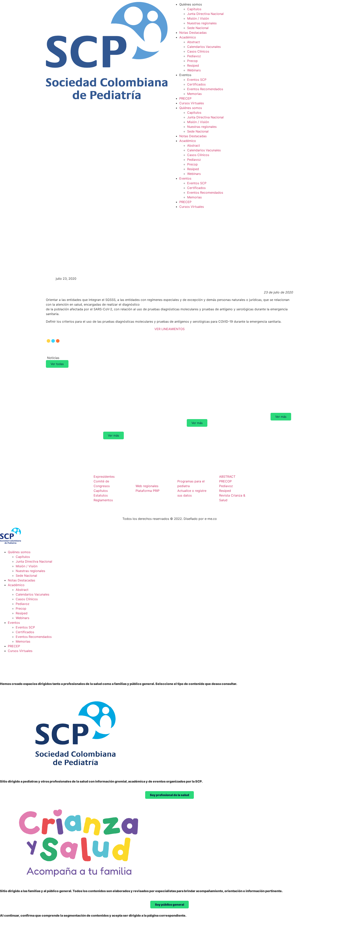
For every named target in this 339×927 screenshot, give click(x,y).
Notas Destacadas (193, 33)
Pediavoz (194, 56)
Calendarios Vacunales (204, 47)
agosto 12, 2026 (243, 376)
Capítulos (194, 9)
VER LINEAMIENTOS (169, 329)
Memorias (194, 94)
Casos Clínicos (198, 51)
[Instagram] (62, 486)
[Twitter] (73, 486)
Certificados (196, 84)
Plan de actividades (271, 458)
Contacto (268, 476)
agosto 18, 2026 (76, 376)
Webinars (194, 70)
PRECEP (185, 98)
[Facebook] (52, 486)
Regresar (59, 249)
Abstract (193, 42)
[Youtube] (52, 497)
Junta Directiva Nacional (205, 14)
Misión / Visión (198, 18)
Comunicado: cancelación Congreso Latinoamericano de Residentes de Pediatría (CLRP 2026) (171, 399)
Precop (192, 61)
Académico (187, 37)
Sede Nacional (198, 28)
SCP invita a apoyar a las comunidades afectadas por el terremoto (250, 396)
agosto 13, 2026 (160, 376)
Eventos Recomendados (205, 89)
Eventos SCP (196, 80)
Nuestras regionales (202, 23)
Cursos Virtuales (191, 103)
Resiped (193, 65)
